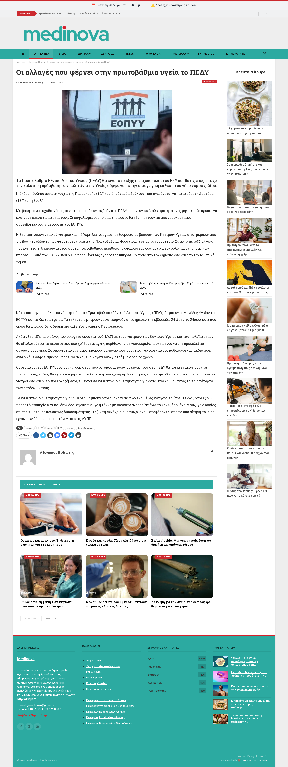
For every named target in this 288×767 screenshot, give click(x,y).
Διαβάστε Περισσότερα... (34, 715)
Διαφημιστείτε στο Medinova (103, 666)
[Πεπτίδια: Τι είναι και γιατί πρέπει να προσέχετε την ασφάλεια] (220, 676)
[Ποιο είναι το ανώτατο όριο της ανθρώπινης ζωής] (220, 690)
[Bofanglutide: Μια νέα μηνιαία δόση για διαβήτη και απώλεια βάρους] (182, 514)
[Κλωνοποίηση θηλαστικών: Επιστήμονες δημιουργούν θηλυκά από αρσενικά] (24, 287)
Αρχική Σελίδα (94, 660)
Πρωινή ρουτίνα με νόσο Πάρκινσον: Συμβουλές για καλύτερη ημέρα (244, 249)
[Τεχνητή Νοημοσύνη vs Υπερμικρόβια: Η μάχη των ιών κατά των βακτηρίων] (128, 287)
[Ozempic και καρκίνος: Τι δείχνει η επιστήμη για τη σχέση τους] (51, 514)
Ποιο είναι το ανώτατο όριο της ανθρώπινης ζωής (249, 688)
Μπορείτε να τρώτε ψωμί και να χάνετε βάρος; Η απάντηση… (250, 704)
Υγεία (151, 658)
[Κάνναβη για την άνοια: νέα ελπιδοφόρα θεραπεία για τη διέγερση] (182, 576)
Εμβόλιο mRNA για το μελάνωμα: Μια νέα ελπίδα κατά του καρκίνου (79, 13)
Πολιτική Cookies (96, 683)
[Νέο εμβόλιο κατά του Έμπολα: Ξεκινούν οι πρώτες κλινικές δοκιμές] (117, 576)
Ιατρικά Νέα (155, 682)
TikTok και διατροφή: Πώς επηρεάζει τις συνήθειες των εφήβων (246, 410)
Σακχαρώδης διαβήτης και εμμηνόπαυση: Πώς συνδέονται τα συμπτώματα (247, 169)
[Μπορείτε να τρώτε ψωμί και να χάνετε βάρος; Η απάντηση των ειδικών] (220, 704)
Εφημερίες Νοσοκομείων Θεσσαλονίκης (109, 723)
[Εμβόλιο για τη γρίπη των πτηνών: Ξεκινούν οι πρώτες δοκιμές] (51, 576)
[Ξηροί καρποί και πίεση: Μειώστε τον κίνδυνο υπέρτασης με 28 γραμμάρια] (220, 719)
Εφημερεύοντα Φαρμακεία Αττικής (106, 700)
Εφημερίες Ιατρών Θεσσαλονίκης (105, 717)
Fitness (128, 53)
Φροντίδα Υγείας (85, 428)
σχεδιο (70, 428)
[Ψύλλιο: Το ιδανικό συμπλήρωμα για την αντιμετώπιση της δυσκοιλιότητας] (220, 661)
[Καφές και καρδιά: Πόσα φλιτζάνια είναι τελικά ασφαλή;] (117, 514)
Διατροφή (153, 674)
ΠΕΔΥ (59, 428)
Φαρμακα (179, 53)
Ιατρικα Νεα (41, 53)
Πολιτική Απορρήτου (98, 689)
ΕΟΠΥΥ (39, 428)
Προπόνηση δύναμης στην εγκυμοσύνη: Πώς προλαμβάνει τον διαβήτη (247, 368)
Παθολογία (154, 666)
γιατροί (28, 428)
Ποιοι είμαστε (94, 677)
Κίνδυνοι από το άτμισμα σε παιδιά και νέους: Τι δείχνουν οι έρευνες (248, 453)
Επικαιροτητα (235, 53)
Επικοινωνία (93, 671)
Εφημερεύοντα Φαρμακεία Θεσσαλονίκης (110, 706)
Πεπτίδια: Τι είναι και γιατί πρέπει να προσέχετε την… (249, 674)
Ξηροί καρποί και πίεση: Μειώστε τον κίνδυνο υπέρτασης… (247, 718)
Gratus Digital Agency (255, 760)
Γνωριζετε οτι (207, 53)
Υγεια (62, 53)
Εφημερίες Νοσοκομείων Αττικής (105, 711)
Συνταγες (107, 53)
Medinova (26, 659)
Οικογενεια (153, 53)
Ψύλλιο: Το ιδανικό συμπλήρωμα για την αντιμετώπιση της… (244, 661)
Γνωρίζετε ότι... (157, 690)
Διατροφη (85, 53)
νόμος (50, 428)
